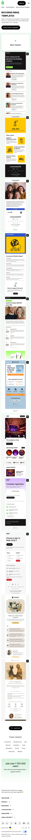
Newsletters (9, 748)
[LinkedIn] (7, 823)
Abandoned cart (17, 742)
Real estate (12, 751)
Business (8, 745)
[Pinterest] (28, 823)
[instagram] (15, 823)
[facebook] (2, 823)
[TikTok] (19, 823)
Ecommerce (16, 745)
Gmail (23, 745)
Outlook (17, 748)
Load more (17, 728)
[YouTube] (23, 823)
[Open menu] (29, 3)
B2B (26, 742)
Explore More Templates (10, 27)
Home (2, 7)
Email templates (10, 7)
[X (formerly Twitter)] (11, 823)
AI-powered (7, 742)
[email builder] (2, 3)
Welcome (20, 751)
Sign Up (21, 3)
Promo (23, 748)
